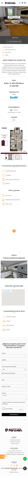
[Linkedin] (25, 3)
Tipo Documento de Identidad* (9, 366)
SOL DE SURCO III (18, 24)
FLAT (17, 37)
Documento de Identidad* (9, 373)
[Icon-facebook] (14, 465)
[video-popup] (14, 231)
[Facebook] (22, 3)
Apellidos (4, 360)
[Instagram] (20, 3)
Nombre (4, 353)
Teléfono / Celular (6, 386)
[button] (2, 270)
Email (3, 379)
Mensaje (4, 393)
